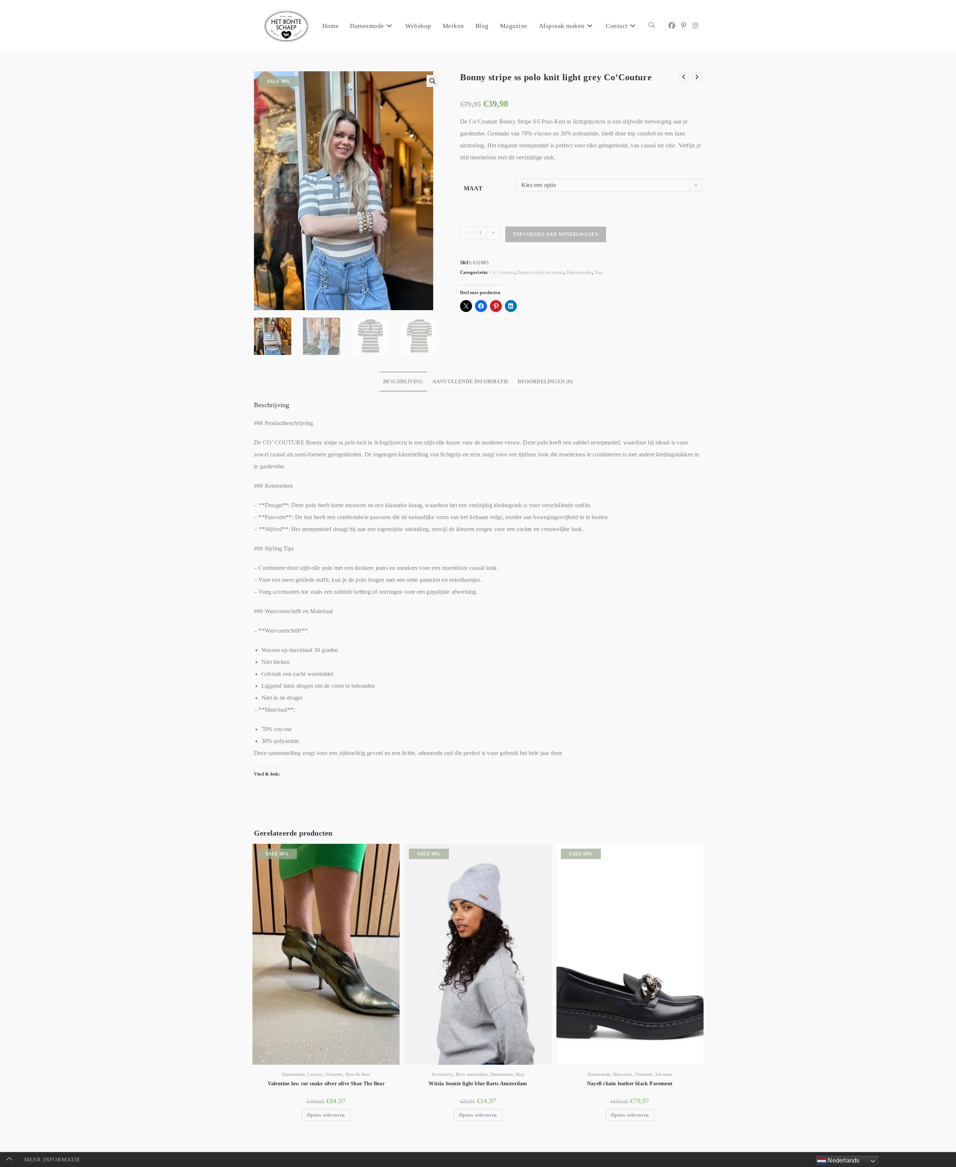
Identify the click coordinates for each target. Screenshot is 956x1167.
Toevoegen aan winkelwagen (556, 234)
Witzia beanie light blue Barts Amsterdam (478, 1083)
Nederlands (842, 1160)
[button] (432, 81)
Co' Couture (502, 272)
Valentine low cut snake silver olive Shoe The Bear (326, 1083)
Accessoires (442, 1074)
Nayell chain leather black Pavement (630, 1083)
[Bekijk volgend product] (697, 77)
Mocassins (623, 1074)
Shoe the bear (357, 1074)
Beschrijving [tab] (403, 381)
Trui (598, 272)
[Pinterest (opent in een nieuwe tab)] (683, 25)
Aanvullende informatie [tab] (470, 381)
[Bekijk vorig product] (684, 77)
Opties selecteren (326, 1115)
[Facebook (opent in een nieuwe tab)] (671, 25)
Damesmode (579, 272)
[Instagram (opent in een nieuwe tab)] (695, 25)
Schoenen (334, 1074)
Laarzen (315, 1074)
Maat (473, 188)
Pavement (644, 1074)
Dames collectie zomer (540, 272)
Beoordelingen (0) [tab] (545, 381)
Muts (520, 1074)
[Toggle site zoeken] (652, 26)
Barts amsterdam (472, 1074)
